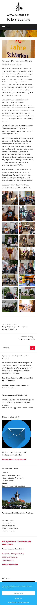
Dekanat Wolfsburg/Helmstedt (13, 554)
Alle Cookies (18, 593)
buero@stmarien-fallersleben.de (14, 459)
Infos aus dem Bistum (10, 564)
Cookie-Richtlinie (12, 602)
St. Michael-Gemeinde (10, 557)
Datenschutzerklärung (23, 602)
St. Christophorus (8, 560)
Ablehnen (18, 598)
